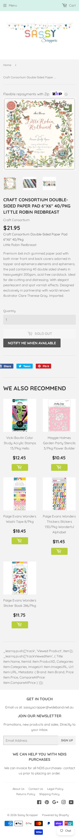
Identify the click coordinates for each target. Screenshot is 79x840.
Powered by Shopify (55, 815)
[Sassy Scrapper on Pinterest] (47, 803)
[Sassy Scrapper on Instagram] (63, 803)
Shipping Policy (49, 794)
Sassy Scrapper (28, 815)
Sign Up (67, 740)
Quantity (9, 311)
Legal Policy (55, 788)
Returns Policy (25, 794)
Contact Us (36, 788)
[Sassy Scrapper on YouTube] (71, 803)
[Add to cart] (20, 467)
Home (7, 65)
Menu (13, 5)
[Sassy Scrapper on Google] (55, 803)
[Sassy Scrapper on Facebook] (39, 803)
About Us (18, 788)
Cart (72, 5)
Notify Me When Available (32, 343)
